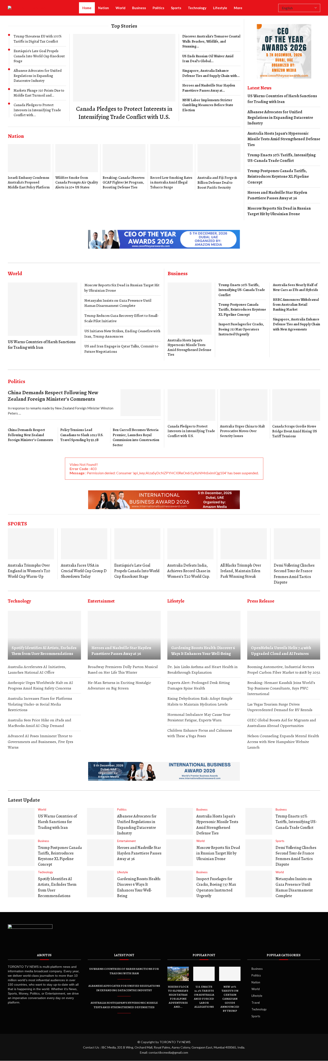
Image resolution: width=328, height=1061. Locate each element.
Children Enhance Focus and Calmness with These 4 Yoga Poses (199, 733)
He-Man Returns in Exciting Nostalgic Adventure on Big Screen (119, 685)
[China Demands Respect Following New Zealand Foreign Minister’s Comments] (140, 402)
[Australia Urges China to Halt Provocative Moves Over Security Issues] (244, 413)
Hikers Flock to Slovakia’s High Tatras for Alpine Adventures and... (178, 997)
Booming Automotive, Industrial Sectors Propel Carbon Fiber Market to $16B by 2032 (283, 669)
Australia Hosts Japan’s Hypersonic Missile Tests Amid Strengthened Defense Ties (283, 139)
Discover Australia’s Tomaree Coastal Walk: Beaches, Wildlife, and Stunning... (211, 41)
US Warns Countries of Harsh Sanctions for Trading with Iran (282, 98)
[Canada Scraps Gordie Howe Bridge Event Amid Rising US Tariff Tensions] (296, 414)
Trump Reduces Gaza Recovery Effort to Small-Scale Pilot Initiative (121, 318)
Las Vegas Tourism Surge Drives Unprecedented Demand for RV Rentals (279, 707)
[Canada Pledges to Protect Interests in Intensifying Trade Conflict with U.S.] (124, 77)
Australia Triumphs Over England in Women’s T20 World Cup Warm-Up (29, 571)
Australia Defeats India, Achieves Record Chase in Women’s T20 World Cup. (188, 571)
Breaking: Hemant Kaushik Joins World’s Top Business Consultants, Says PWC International (281, 688)
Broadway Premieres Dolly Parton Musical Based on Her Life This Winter (123, 669)
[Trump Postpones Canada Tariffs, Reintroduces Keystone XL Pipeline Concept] (21, 852)
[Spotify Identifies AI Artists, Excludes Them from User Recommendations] (44, 635)
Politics (158, 8)
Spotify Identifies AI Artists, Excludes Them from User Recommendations (44, 650)
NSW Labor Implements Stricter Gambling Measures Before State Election (207, 105)
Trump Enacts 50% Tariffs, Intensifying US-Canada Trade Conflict (281, 157)
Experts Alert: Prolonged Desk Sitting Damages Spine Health (198, 685)
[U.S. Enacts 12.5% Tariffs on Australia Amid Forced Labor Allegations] (204, 974)
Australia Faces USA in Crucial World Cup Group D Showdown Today (84, 571)
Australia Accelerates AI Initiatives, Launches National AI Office (37, 669)
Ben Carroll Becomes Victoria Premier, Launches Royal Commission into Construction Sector (136, 437)
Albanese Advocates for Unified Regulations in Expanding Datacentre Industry (38, 75)
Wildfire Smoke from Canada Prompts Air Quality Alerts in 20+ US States (76, 182)
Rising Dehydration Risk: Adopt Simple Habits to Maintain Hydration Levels (200, 701)
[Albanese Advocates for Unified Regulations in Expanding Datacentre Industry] (100, 821)
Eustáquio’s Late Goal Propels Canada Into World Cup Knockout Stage (39, 56)
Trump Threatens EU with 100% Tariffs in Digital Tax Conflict (38, 39)
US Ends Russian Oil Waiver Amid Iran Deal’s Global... (207, 59)
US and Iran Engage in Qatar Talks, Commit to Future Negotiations (121, 349)
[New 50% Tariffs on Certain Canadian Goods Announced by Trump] (230, 974)
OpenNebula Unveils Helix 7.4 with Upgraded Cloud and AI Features (281, 650)
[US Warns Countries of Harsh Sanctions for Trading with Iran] (42, 316)
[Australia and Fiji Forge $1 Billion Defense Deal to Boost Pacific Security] (219, 167)
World (120, 8)
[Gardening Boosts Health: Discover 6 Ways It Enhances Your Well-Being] (204, 635)
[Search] (274, 8)
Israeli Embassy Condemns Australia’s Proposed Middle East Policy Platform (29, 182)
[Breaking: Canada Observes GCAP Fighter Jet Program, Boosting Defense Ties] (124, 167)
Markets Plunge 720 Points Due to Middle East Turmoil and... (39, 93)
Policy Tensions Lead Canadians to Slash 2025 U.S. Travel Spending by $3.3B (81, 434)
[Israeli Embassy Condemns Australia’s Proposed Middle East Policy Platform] (29, 167)
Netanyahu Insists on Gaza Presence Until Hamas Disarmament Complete (117, 303)
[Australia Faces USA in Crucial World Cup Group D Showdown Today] (84, 543)
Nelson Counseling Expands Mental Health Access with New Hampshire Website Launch (283, 741)
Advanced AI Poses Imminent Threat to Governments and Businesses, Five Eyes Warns (40, 741)
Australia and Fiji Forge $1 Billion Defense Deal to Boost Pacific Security (217, 182)
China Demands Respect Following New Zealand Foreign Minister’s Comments (53, 396)
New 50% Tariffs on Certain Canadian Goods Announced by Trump (229, 999)
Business (139, 8)
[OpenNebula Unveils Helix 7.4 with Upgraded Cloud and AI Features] (283, 635)
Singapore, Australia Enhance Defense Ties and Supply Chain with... (211, 73)
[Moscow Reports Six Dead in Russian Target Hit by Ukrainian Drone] (179, 852)
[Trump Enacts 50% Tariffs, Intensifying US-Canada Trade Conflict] (258, 821)
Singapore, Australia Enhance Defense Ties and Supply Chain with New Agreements (296, 324)
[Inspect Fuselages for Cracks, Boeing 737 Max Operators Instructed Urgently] (179, 884)
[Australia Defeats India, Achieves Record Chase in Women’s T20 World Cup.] (190, 543)
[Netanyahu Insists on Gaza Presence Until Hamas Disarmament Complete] (258, 884)
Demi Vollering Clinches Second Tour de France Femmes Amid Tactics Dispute (294, 574)
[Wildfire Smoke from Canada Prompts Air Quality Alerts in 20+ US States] (76, 167)
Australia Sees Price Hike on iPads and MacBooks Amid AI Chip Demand (39, 722)
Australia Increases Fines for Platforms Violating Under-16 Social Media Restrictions (40, 704)
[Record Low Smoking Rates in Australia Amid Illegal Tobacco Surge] (171, 167)
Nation (103, 8)
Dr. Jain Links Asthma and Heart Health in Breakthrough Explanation (202, 669)
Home (86, 8)
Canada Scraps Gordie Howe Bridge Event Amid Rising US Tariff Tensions (294, 431)
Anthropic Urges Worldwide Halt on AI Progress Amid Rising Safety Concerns (40, 685)
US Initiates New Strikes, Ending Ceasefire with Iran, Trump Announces (122, 333)
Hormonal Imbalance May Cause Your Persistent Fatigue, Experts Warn (198, 717)
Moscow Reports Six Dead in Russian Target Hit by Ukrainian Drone (279, 211)
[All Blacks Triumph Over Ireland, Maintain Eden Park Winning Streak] (243, 543)
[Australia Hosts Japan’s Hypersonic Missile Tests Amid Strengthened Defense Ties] (190, 320)
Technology (197, 8)
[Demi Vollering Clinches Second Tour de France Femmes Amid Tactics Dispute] (297, 543)
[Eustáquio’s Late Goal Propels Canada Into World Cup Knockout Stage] (137, 543)
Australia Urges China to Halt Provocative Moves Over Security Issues (242, 431)
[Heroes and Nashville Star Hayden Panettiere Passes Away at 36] (124, 635)
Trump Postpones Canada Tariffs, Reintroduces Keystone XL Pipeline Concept (278, 176)
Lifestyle (220, 8)
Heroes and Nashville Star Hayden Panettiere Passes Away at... (208, 88)
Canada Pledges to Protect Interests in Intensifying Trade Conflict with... (37, 110)
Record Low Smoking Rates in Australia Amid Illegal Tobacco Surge (171, 182)
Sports (176, 8)
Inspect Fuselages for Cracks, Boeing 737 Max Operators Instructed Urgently (241, 329)
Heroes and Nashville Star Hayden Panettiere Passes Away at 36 (277, 195)
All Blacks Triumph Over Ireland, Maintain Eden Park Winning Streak (240, 571)
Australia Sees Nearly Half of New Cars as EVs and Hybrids (295, 287)
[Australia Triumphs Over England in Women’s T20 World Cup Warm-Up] (31, 543)
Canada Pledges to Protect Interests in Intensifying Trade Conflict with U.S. (124, 113)
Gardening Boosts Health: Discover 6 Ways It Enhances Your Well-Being (203, 650)
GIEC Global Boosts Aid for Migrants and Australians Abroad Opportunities (281, 722)
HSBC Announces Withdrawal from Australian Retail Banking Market (296, 304)
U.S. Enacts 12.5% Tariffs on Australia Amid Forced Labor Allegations (204, 997)
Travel (255, 1002)
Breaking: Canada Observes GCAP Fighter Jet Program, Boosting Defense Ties (124, 182)
